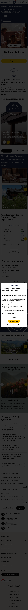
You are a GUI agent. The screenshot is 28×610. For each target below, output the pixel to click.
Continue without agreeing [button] (14, 325)
